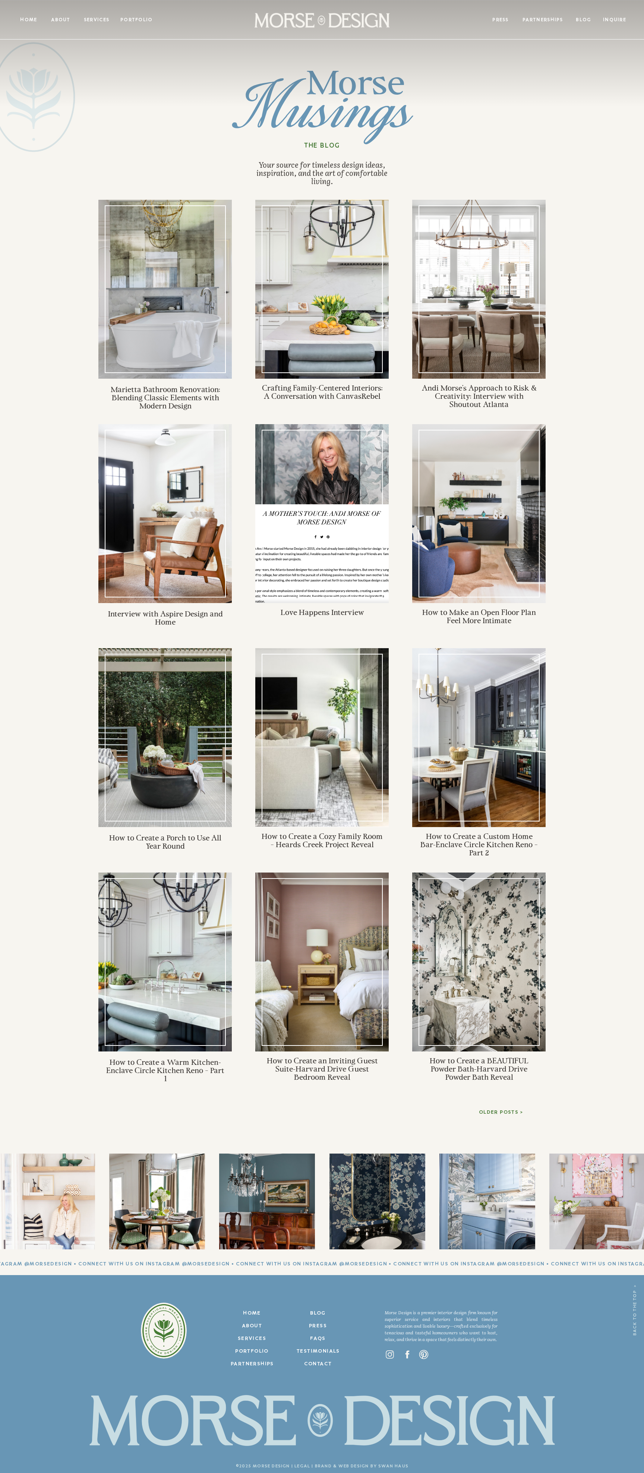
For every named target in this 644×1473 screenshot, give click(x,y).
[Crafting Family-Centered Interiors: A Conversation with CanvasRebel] (322, 289)
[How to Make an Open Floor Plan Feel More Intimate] (479, 513)
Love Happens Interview (322, 613)
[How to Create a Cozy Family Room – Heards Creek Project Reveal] (322, 737)
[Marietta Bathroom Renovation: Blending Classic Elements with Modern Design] (165, 289)
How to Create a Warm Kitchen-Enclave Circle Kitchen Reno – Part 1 (165, 1071)
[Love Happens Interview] (322, 513)
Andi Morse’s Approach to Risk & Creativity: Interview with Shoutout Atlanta (479, 397)
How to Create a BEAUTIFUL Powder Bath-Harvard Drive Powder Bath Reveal (479, 1070)
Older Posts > (501, 1112)
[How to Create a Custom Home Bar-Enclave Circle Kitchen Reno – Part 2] (479, 737)
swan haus (393, 1466)
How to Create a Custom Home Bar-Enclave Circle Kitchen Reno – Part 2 (479, 845)
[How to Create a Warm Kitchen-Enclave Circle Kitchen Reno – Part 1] (165, 962)
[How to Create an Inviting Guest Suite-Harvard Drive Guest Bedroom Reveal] (322, 962)
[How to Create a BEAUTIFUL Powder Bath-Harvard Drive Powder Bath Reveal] (479, 962)
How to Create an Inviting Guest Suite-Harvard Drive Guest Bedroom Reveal (322, 1070)
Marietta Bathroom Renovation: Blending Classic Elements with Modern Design (165, 398)
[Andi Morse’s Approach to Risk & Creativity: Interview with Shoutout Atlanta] (479, 289)
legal (302, 1466)
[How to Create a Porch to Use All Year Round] (165, 737)
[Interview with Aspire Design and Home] (165, 513)
